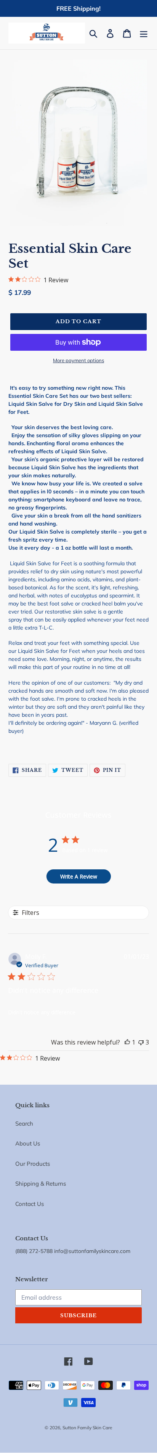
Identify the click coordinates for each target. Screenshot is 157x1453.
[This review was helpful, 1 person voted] (127, 1042)
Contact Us (29, 1203)
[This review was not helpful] (141, 1042)
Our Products (32, 1163)
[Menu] (143, 33)
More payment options (78, 360)
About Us (27, 1143)
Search (24, 1123)
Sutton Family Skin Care (87, 1427)
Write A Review (78, 876)
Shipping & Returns (40, 1183)
